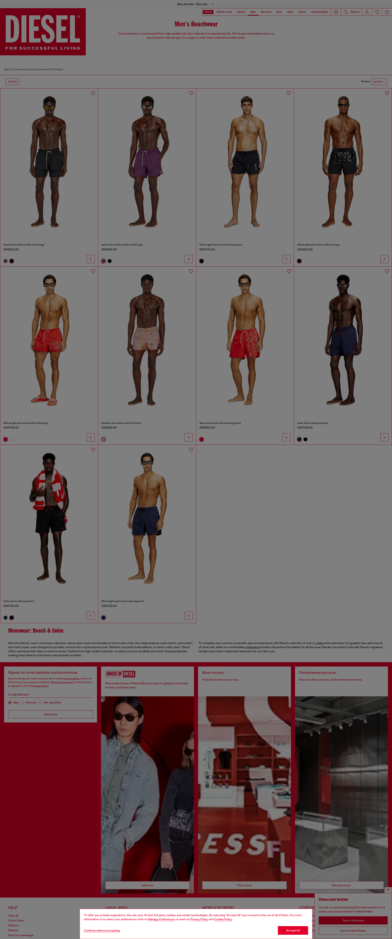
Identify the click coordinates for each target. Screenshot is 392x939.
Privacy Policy (199, 919)
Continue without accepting (102, 930)
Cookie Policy (223, 919)
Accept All (293, 930)
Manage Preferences (161, 919)
